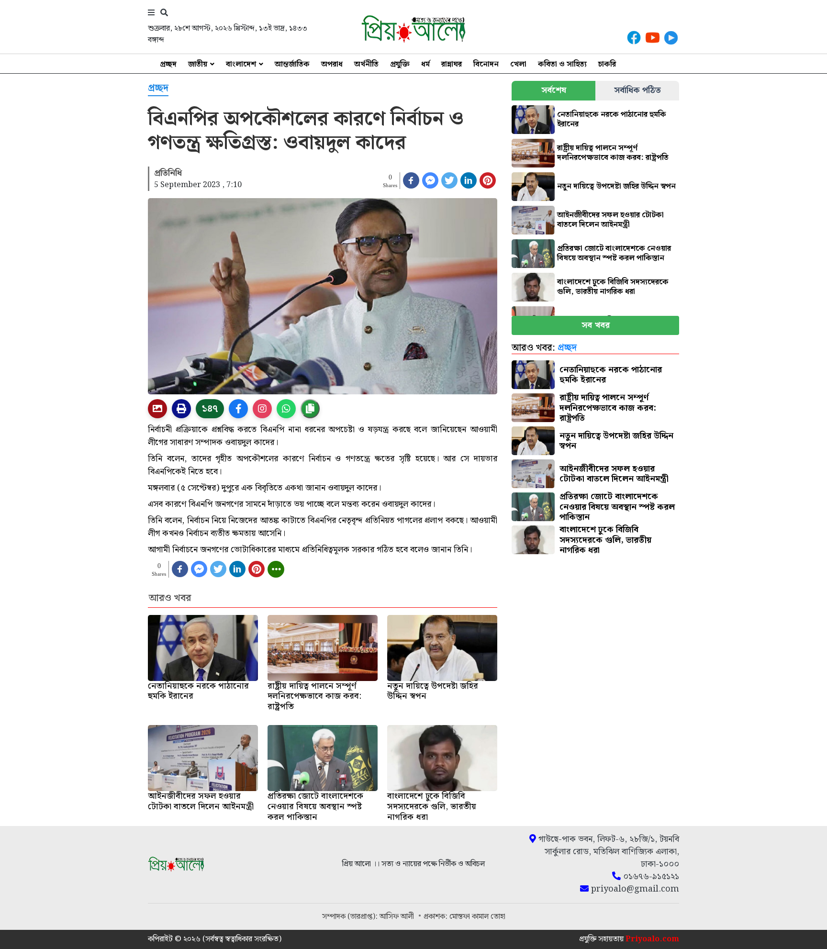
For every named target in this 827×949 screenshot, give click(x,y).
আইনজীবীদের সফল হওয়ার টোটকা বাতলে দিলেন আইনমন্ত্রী (610, 220)
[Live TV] (671, 38)
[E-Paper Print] (181, 408)
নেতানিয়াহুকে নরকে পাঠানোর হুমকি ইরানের (611, 119)
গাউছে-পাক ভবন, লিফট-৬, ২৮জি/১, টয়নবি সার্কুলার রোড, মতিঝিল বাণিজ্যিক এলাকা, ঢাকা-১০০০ (607, 852)
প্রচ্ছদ (168, 64)
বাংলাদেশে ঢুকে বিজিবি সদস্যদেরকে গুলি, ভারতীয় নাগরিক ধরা (613, 287)
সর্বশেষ (553, 90)
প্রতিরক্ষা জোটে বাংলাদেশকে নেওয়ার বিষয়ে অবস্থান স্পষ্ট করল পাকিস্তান (614, 253)
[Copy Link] (310, 408)
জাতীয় (197, 64)
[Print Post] (157, 408)
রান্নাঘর (451, 64)
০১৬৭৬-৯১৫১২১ (650, 877)
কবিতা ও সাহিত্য (562, 64)
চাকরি (607, 64)
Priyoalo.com (652, 939)
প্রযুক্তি (400, 64)
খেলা (518, 64)
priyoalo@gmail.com (634, 889)
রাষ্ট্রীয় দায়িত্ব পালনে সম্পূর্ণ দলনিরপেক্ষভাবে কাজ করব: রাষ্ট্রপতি (613, 153)
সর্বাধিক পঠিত (637, 90)
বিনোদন (486, 64)
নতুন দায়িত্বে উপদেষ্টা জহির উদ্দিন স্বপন (616, 186)
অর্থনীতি (366, 64)
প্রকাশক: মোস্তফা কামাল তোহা (464, 917)
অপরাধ (332, 64)
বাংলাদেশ (241, 64)
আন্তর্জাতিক (292, 64)
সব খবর (595, 325)
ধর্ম (425, 64)
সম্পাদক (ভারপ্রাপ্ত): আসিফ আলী (369, 917)
